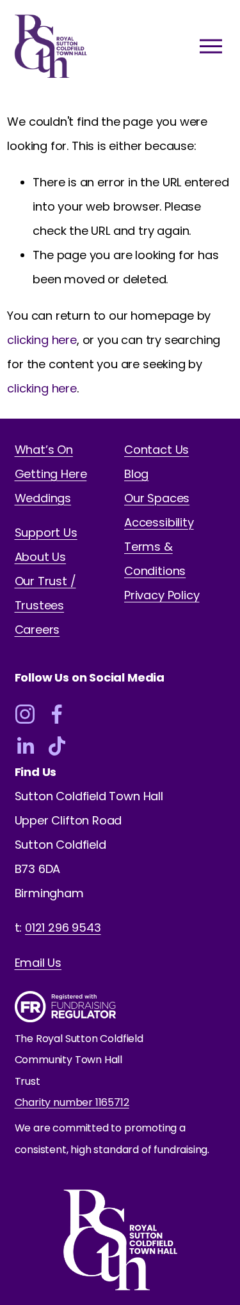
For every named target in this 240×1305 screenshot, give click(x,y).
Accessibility (159, 522)
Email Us (38, 963)
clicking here (42, 340)
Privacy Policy (161, 595)
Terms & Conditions (155, 559)
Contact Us (156, 450)
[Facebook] (57, 714)
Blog (136, 474)
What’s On (44, 450)
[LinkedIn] (25, 746)
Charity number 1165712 (72, 1102)
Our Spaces (156, 498)
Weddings (43, 498)
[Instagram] (25, 714)
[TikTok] (57, 746)
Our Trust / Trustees (45, 593)
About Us (41, 557)
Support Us (46, 533)
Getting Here (51, 474)
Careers (37, 630)
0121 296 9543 (63, 928)
